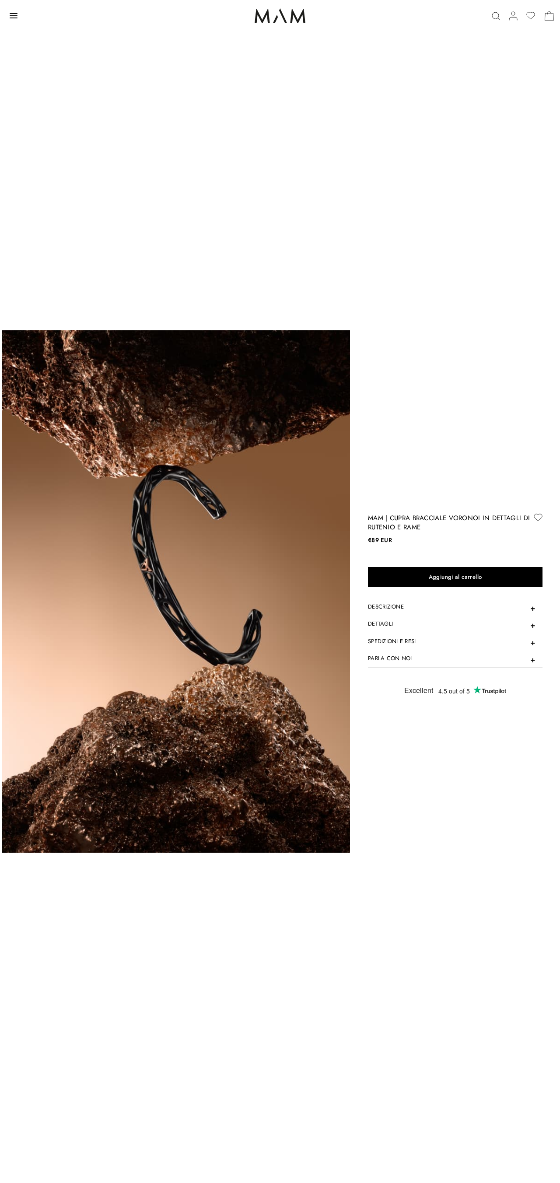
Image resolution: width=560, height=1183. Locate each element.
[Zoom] (176, 591)
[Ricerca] (495, 16)
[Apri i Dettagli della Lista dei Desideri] (530, 16)
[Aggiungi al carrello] (455, 577)
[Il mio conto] (513, 16)
